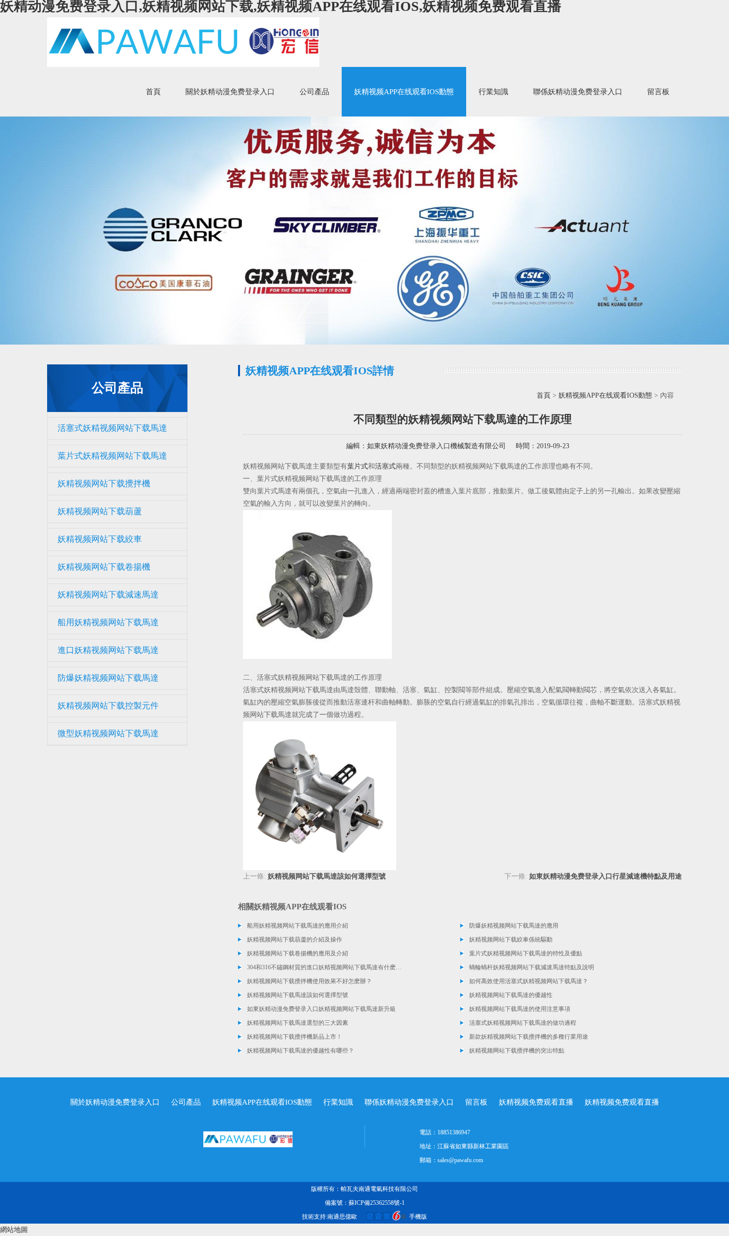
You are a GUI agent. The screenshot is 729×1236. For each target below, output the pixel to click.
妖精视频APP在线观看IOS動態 (404, 92)
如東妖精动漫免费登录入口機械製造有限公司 (436, 446)
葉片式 (357, 466)
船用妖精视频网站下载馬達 (108, 622)
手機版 (418, 1216)
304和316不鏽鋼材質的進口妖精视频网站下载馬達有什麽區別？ (325, 967)
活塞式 (385, 466)
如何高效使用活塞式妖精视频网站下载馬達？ (528, 981)
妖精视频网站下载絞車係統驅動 (510, 939)
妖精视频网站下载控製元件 (108, 705)
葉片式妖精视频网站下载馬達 (112, 456)
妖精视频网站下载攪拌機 (104, 483)
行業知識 (493, 92)
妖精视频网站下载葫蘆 (100, 511)
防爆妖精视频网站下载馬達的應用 (513, 925)
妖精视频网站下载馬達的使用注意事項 (519, 1008)
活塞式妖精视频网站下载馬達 (112, 428)
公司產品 (314, 92)
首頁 (153, 92)
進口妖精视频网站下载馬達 (108, 650)
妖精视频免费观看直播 (536, 1102)
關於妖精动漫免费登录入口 (230, 92)
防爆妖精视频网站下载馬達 (108, 678)
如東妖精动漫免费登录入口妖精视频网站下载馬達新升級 (321, 1008)
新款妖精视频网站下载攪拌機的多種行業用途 (528, 1036)
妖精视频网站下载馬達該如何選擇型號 (327, 876)
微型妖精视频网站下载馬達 (108, 733)
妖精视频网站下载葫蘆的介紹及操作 (294, 939)
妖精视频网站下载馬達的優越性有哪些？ (300, 1050)
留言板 (658, 92)
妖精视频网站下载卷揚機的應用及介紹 (297, 953)
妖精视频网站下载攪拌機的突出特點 (516, 1050)
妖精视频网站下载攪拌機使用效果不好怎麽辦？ (309, 981)
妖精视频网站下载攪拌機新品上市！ (294, 1036)
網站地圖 (14, 1230)
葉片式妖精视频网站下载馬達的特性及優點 (525, 953)
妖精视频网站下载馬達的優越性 (510, 995)
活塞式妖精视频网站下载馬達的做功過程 (522, 1022)
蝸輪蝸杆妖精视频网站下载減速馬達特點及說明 (531, 967)
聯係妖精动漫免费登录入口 (577, 92)
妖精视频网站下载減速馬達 (108, 594)
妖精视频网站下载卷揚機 (104, 567)
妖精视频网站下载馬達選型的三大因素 (297, 1022)
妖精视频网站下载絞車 (100, 539)
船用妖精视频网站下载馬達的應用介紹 (297, 925)
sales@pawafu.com (460, 1160)
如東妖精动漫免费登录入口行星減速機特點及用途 (605, 876)
